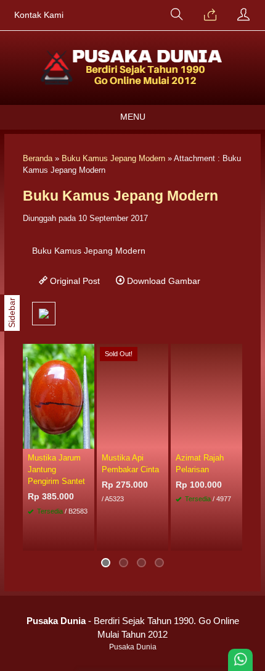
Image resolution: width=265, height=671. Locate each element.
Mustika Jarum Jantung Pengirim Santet (56, 469)
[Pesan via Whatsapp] (210, 15)
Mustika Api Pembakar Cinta (130, 463)
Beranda (37, 158)
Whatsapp (214, 537)
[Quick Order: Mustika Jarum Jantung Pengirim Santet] (87, 439)
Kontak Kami (38, 15)
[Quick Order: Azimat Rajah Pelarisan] (235, 439)
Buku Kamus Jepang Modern (113, 158)
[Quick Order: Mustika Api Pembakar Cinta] (161, 439)
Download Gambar (162, 281)
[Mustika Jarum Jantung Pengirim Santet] (58, 395)
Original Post (73, 281)
